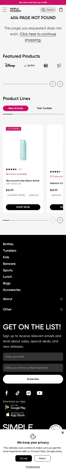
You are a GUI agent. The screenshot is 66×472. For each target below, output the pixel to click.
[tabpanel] (33, 82)
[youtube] (39, 393)
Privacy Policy (38, 451)
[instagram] (28, 393)
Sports (8, 270)
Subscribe (33, 379)
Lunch (7, 277)
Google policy (54, 451)
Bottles (8, 244)
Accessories (12, 290)
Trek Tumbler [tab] (44, 108)
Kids (6, 257)
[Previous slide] (53, 84)
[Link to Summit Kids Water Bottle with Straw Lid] (23, 145)
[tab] (9, 67)
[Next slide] (60, 84)
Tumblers (9, 251)
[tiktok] (17, 393)
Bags (6, 283)
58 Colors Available (16, 174)
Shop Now (23, 207)
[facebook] (6, 393)
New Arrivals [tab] (15, 108)
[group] (23, 169)
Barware (9, 264)
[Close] (63, 432)
